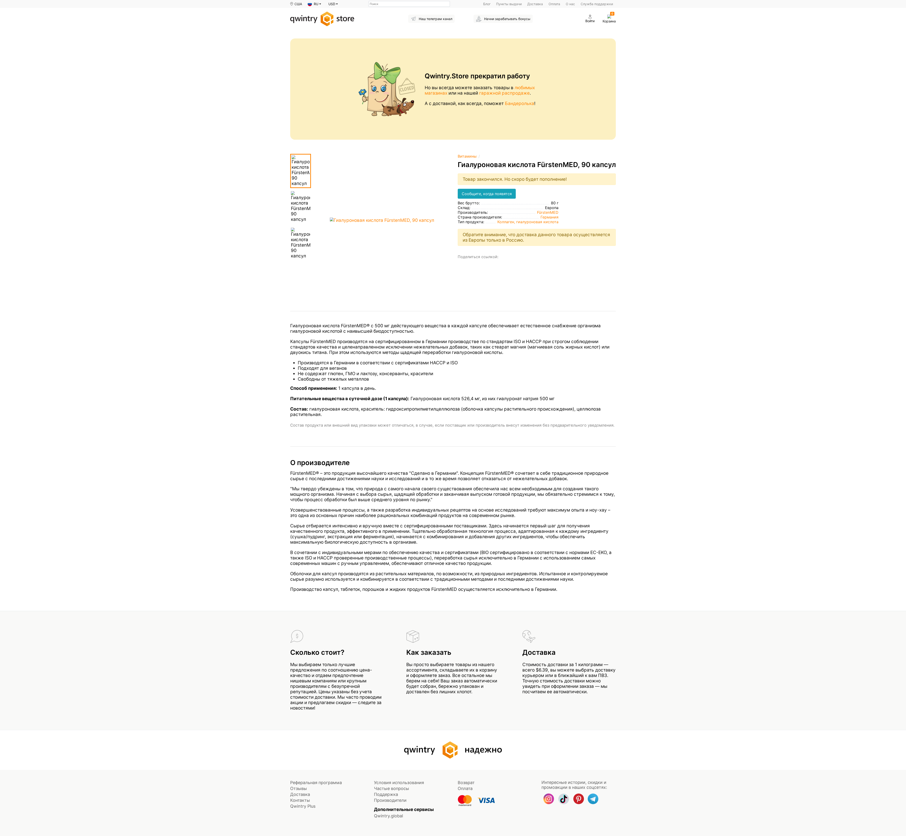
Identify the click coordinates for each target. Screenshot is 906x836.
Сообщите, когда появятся (487, 193)
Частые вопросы (391, 788)
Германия (549, 217)
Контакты (300, 800)
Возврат (466, 782)
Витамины (467, 156)
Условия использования (399, 782)
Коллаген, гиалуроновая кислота (527, 221)
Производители (390, 800)
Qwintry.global (388, 815)
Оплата (554, 4)
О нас (570, 4)
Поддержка (386, 794)
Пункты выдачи (509, 4)
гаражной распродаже (504, 93)
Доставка (535, 4)
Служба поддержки (597, 4)
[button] (314, 4)
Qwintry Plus (302, 806)
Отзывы (298, 788)
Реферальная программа (316, 782)
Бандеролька (519, 103)
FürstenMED (547, 212)
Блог (487, 4)
